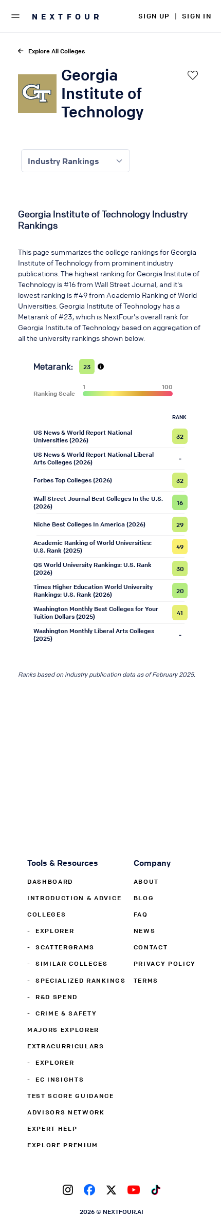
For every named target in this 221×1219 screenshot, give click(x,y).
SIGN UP (154, 15)
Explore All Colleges (56, 51)
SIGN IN (196, 15)
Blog (144, 897)
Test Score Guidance (70, 1095)
